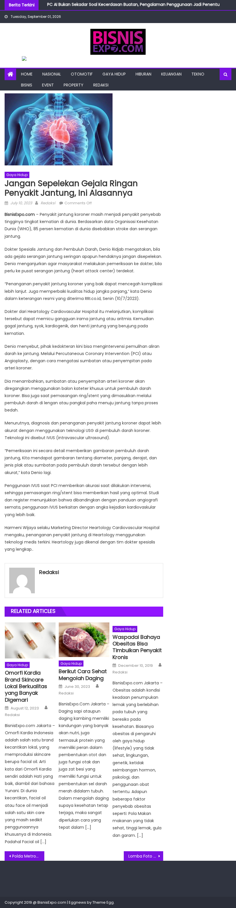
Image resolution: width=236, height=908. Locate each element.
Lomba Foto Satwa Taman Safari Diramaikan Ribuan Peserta (145, 856)
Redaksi (101, 85)
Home (27, 74)
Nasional (51, 74)
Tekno (197, 74)
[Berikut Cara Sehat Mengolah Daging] (84, 639)
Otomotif (82, 74)
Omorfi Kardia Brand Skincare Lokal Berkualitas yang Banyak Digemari (26, 686)
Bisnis (26, 85)
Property (73, 85)
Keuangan (171, 74)
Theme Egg (103, 902)
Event (48, 85)
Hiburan (143, 74)
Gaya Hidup (114, 74)
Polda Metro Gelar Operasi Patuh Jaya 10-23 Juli (28, 856)
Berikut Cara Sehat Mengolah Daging (83, 675)
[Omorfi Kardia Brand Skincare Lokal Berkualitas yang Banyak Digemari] (30, 640)
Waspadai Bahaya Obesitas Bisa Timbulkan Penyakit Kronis (137, 647)
